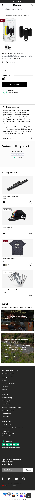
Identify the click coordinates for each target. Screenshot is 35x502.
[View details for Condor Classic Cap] (17, 221)
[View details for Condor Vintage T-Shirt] (17, 253)
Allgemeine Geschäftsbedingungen (12, 407)
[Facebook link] (2, 479)
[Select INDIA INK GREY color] (4, 265)
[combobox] (19, 9)
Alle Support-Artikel (7, 377)
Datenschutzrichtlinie (8, 410)
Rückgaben (5, 386)
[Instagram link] (23, 479)
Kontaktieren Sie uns (8, 374)
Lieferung (4, 380)
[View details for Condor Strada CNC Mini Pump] (17, 190)
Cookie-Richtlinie (6, 413)
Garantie (4, 389)
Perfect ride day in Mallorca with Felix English (16, 340)
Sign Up (28, 470)
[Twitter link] (9, 479)
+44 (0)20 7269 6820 (8, 425)
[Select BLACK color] (4, 202)
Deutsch (13, 486)
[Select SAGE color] (6, 265)
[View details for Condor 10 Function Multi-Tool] (17, 284)
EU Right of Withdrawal (8, 383)
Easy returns (18, 1)
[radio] (5, 70)
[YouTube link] (16, 479)
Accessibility (5, 416)
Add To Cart (14, 84)
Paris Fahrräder (6, 404)
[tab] (17, 1)
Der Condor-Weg (7, 398)
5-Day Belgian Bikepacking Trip (15, 317)
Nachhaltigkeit (6, 401)
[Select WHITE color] (6, 233)
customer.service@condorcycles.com (12, 428)
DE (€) (5, 486)
